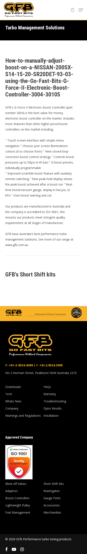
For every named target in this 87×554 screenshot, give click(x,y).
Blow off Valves (15, 484)
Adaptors (11, 491)
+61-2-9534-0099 (20, 365)
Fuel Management (17, 512)
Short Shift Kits (54, 484)
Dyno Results (53, 408)
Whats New (13, 401)
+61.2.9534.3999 (51, 365)
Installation (51, 416)
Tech (8, 394)
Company (11, 408)
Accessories (52, 505)
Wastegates (52, 491)
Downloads (13, 387)
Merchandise (52, 512)
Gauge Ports (52, 498)
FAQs (47, 387)
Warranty (50, 394)
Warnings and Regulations (23, 416)
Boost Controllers (17, 498)
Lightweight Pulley (17, 505)
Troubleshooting (55, 401)
